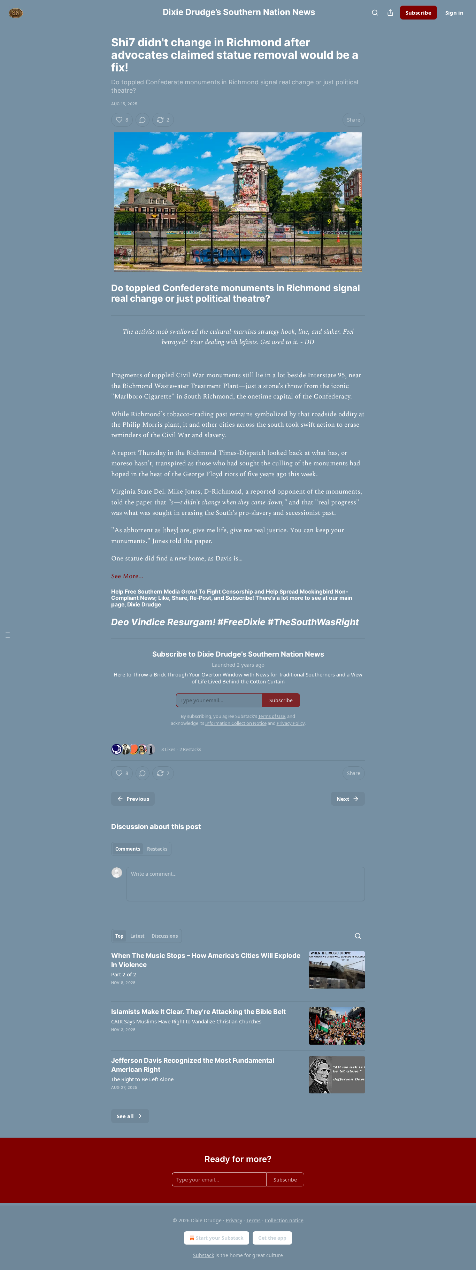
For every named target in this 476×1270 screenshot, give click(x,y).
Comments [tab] (127, 849)
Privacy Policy (291, 723)
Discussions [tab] (165, 936)
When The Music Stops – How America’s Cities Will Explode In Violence (205, 960)
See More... (127, 576)
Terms (253, 1220)
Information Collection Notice (236, 723)
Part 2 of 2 (123, 974)
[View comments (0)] (142, 120)
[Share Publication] (390, 13)
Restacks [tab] (157, 849)
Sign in (454, 12)
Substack (203, 1255)
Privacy (234, 1220)
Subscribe (418, 12)
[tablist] (141, 849)
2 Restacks (190, 749)
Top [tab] (119, 936)
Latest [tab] (137, 936)
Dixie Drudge (144, 604)
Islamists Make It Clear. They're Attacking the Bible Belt (198, 1012)
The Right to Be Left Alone (142, 1079)
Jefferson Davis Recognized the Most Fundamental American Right (192, 1065)
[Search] (375, 13)
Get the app (272, 1237)
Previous (137, 798)
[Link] (101, 293)
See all (125, 1116)
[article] (238, 973)
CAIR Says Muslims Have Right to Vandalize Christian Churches (186, 1021)
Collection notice (284, 1220)
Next (343, 798)
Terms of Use (271, 716)
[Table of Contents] (8, 635)
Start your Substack (220, 1237)
